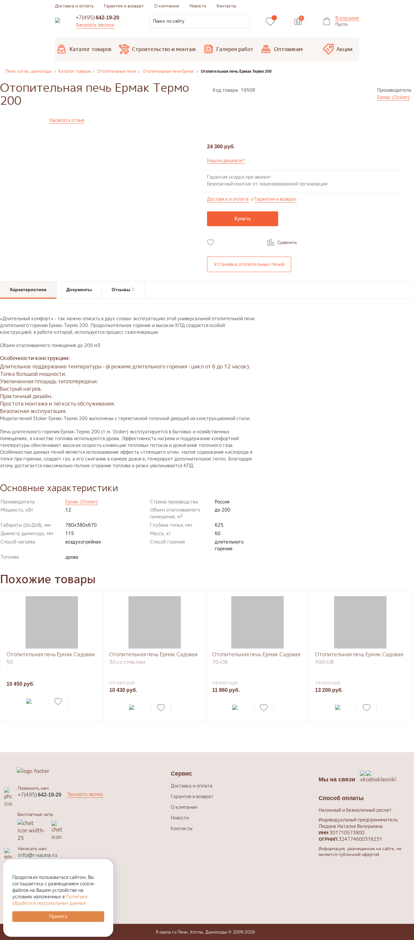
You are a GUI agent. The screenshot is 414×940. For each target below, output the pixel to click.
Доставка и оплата (74, 6)
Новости (198, 6)
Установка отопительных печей (249, 264)
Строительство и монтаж (164, 49)
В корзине (347, 18)
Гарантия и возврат (124, 6)
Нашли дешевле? (226, 160)
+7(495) (97, 17)
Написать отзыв (66, 120)
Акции (344, 49)
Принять (58, 916)
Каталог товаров (90, 49)
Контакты (226, 6)
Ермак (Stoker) (393, 97)
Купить (242, 219)
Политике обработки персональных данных (50, 899)
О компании (166, 6)
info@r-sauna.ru (37, 855)
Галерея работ (234, 49)
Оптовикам (288, 49)
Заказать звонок (95, 24)
